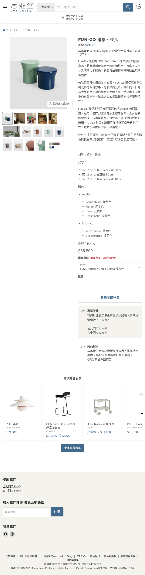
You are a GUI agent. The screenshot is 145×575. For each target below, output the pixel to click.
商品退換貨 (110, 556)
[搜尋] (128, 7)
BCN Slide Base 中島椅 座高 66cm (60, 426)
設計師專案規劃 (28, 556)
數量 (80, 276)
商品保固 (95, 556)
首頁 (5, 30)
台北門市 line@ (12, 486)
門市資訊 (10, 556)
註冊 (57, 512)
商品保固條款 (103, 359)
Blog (69, 556)
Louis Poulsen (13, 427)
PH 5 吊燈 (12, 424)
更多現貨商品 (72, 448)
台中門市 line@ (12, 490)
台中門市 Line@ (74, 16)
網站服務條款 (127, 556)
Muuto (90, 427)
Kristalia (89, 45)
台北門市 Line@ (74, 19)
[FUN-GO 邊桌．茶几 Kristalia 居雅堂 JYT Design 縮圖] (7, 118)
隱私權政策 (72, 560)
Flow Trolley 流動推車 (100, 424)
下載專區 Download (52, 556)
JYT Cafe (81, 556)
